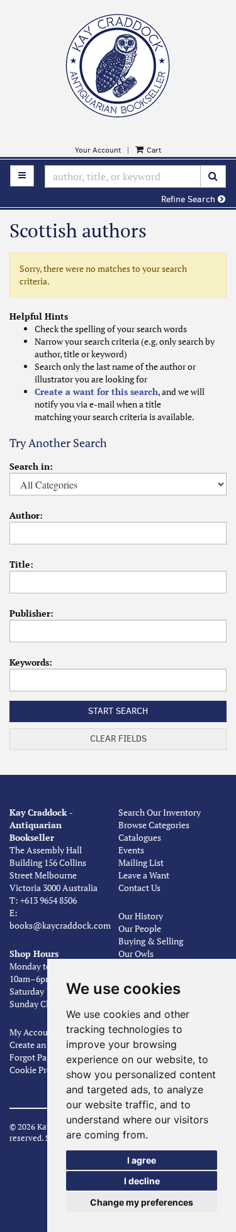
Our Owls (136, 953)
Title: (21, 564)
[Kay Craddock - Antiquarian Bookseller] (118, 65)
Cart (153, 150)
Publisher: (31, 613)
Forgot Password (41, 1057)
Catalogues (139, 837)
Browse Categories (153, 825)
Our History (140, 916)
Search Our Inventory (159, 812)
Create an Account (45, 1045)
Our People (139, 928)
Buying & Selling (150, 941)
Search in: (31, 466)
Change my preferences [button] (141, 1202)
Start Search (118, 711)
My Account (32, 1032)
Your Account (98, 150)
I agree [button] (141, 1160)
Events (131, 850)
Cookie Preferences (46, 1070)
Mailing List (141, 862)
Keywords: (30, 662)
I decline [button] (142, 1180)
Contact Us (139, 888)
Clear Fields (118, 739)
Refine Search (189, 199)
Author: (26, 515)
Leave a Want (143, 875)
